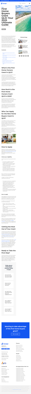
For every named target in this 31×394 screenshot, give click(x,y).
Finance (3, 29)
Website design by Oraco (5, 358)
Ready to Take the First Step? (7, 61)
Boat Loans (3, 379)
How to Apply (5, 59)
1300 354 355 (23, 3)
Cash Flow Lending (4, 374)
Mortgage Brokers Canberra (19, 370)
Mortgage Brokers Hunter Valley (20, 374)
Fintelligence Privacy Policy (5, 356)
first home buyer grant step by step (10, 151)
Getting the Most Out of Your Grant (8, 60)
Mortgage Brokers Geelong (19, 372)
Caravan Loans (3, 380)
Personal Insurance (18, 357)
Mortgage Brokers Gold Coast (20, 373)
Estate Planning (18, 359)
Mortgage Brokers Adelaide (19, 368)
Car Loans (3, 378)
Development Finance (4, 373)
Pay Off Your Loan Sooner (19, 351)
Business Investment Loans (5, 369)
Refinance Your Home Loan (19, 348)
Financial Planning (18, 356)
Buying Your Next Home (19, 346)
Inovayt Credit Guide (4, 353)
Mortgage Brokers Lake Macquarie (20, 375)
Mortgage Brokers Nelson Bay (20, 377)
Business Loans (4, 368)
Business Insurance (4, 371)
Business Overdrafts (4, 370)
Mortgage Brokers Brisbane (19, 369)
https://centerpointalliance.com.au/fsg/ (16, 389)
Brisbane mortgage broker (6, 241)
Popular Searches (4, 359)
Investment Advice (18, 358)
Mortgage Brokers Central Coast (20, 371)
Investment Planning (4, 372)
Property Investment (19, 347)
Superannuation (18, 355)
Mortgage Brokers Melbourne (20, 376)
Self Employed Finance (19, 350)
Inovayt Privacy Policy (4, 354)
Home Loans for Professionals (20, 349)
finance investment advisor (6, 234)
